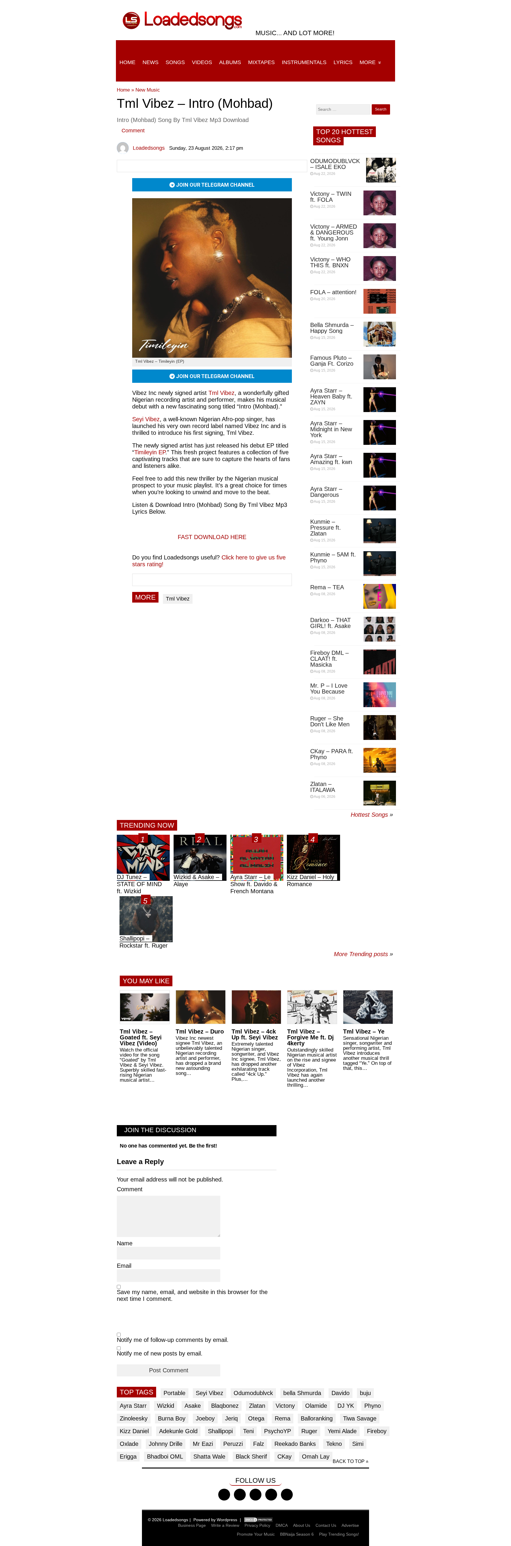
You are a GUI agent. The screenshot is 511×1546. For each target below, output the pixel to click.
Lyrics (343, 62)
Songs (175, 62)
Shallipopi (220, 1431)
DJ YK (345, 1405)
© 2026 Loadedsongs (168, 1519)
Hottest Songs (369, 814)
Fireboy (377, 1431)
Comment (133, 131)
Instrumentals (304, 62)
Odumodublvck (253, 1393)
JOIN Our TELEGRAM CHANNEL (215, 185)
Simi (357, 1444)
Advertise (350, 1525)
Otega (256, 1418)
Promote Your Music (256, 1534)
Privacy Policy (257, 1525)
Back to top (349, 1461)
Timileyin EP (149, 452)
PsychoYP (277, 1431)
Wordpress (227, 1519)
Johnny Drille (165, 1444)
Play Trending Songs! (339, 1534)
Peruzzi (233, 1444)
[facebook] (224, 1495)
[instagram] (255, 1495)
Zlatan (257, 1405)
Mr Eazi (203, 1444)
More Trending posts (363, 954)
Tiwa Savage (359, 1418)
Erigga (128, 1456)
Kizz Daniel (134, 1431)
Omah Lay (315, 1456)
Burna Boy (171, 1418)
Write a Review (225, 1525)
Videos (202, 62)
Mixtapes (261, 62)
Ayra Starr (133, 1405)
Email (124, 1265)
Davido (340, 1393)
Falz (258, 1444)
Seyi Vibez (209, 1393)
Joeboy (205, 1418)
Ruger (309, 1431)
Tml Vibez (221, 393)
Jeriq (231, 1418)
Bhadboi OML (165, 1456)
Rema (282, 1418)
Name (124, 1243)
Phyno (372, 1405)
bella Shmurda (302, 1393)
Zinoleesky (134, 1418)
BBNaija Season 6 (297, 1534)
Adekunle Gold (178, 1431)
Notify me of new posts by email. (160, 1353)
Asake (193, 1405)
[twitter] (240, 1495)
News (151, 62)
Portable (174, 1393)
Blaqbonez (225, 1405)
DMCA (282, 1525)
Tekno (334, 1444)
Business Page (192, 1525)
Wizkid (165, 1405)
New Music (147, 90)
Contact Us (326, 1525)
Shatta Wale (209, 1456)
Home (127, 62)
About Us (301, 1525)
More (368, 62)
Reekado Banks (295, 1444)
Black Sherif (251, 1456)
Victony (285, 1405)
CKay (284, 1456)
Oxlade (129, 1444)
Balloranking (317, 1418)
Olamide (316, 1405)
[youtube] (271, 1495)
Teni (248, 1431)
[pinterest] (287, 1495)
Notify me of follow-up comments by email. (173, 1340)
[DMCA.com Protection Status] (258, 1519)
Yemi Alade (342, 1431)
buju (365, 1393)
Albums (230, 62)
